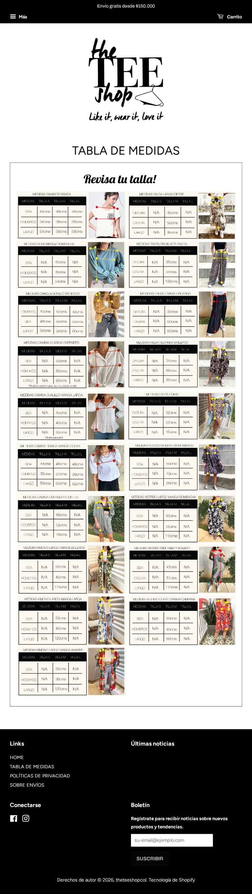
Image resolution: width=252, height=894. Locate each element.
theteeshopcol (131, 880)
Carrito (234, 16)
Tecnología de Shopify (172, 880)
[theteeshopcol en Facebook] (13, 820)
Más (22, 17)
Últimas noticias (152, 743)
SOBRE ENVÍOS (27, 785)
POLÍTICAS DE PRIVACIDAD (40, 776)
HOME (17, 757)
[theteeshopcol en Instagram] (25, 820)
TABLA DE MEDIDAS (32, 767)
